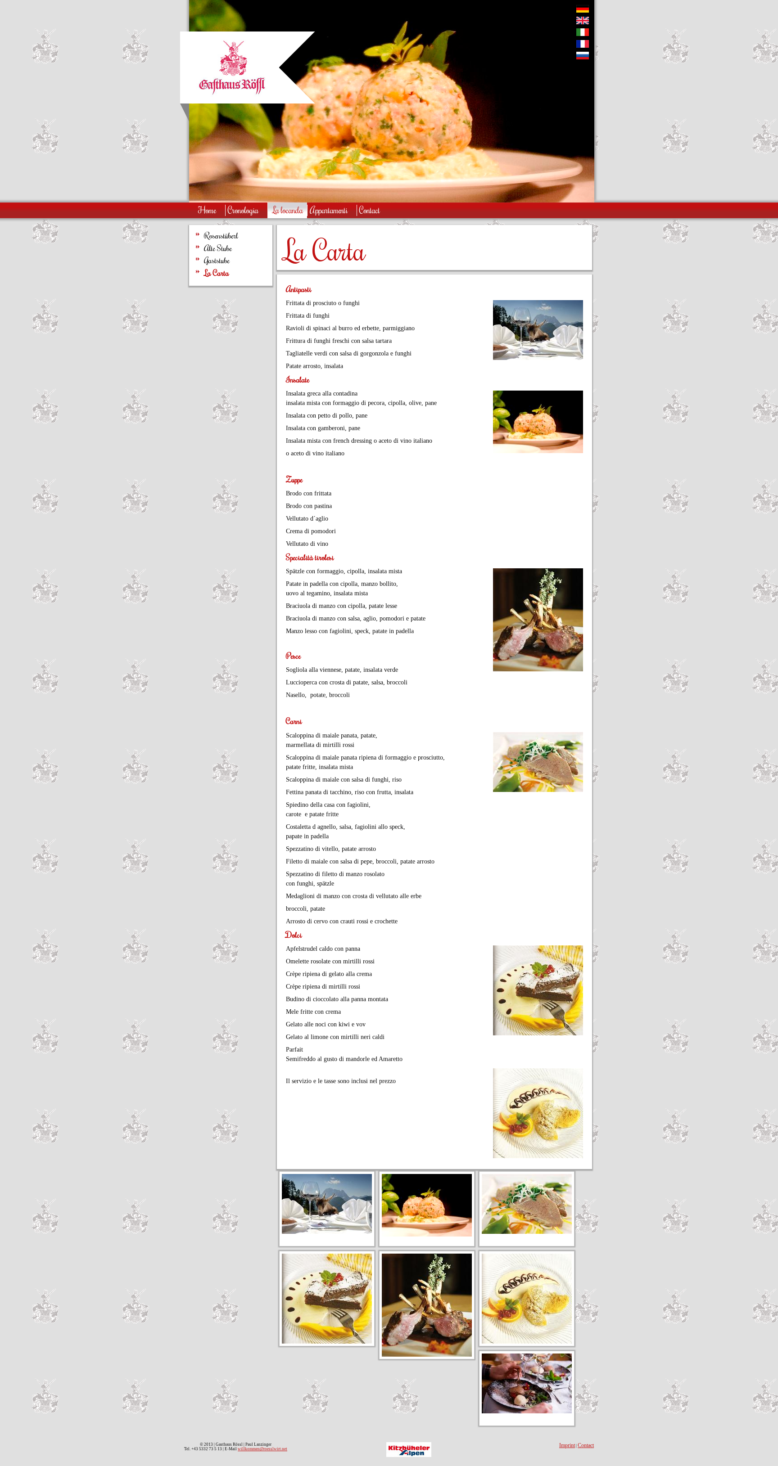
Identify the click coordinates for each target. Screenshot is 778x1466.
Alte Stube (218, 248)
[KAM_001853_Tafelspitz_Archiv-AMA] (527, 1231)
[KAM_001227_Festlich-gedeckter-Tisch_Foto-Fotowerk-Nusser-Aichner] (327, 1231)
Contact (586, 1445)
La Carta (216, 273)
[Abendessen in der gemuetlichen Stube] (527, 1411)
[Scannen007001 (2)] (527, 1341)
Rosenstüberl (221, 236)
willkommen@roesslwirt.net (262, 1449)
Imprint (567, 1445)
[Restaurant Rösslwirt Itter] (232, 97)
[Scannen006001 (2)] (327, 1341)
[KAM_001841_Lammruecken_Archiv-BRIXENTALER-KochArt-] (427, 1354)
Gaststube (217, 260)
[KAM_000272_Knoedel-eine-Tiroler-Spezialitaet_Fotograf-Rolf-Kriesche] (427, 1234)
